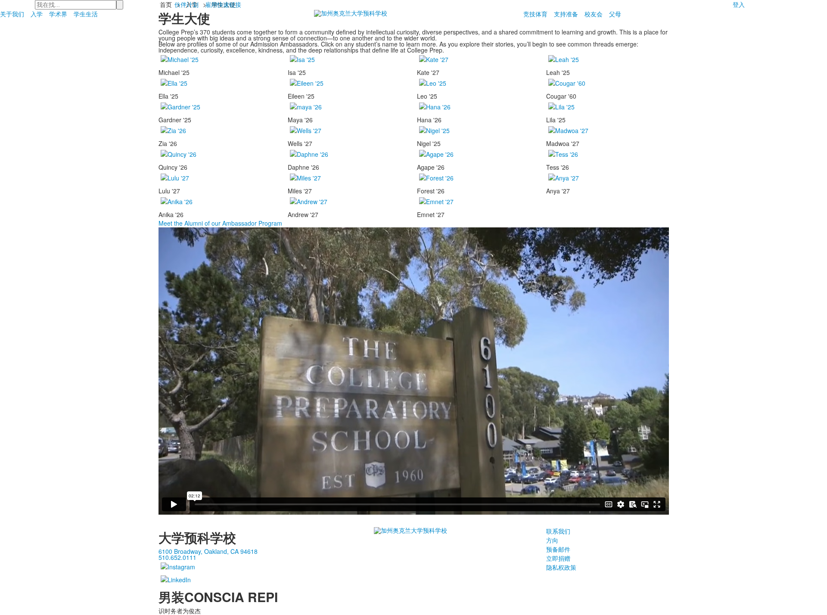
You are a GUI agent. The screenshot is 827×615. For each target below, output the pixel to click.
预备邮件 (558, 549)
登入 (739, 4)
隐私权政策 (561, 567)
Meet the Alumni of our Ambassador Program (220, 223)
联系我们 (558, 531)
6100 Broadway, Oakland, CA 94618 (208, 551)
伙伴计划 (186, 4)
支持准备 (566, 13)
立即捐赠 (558, 558)
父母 (615, 13)
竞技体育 (535, 13)
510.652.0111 (177, 557)
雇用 (211, 4)
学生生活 (86, 13)
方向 (552, 540)
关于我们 (12, 13)
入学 (37, 13)
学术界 (58, 13)
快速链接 (229, 4)
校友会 (593, 13)
